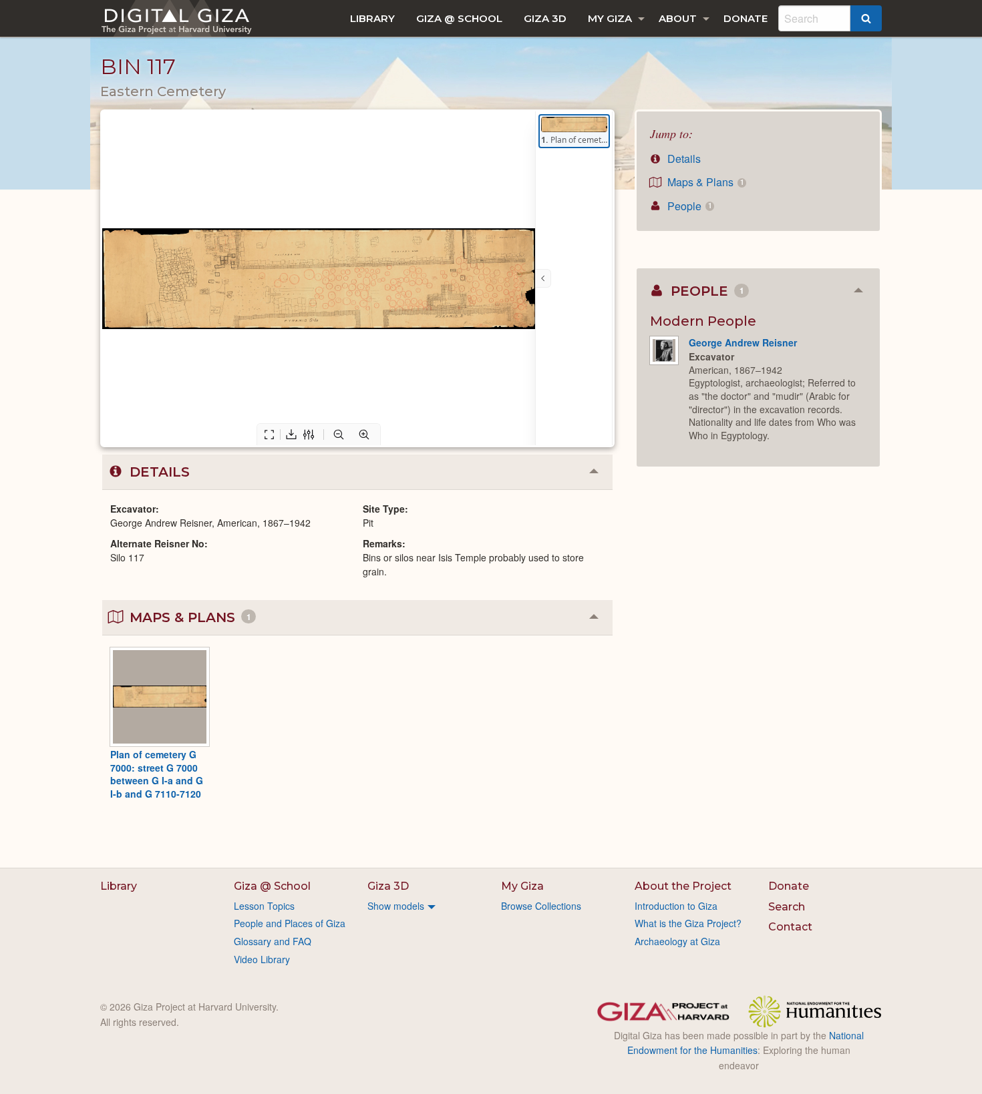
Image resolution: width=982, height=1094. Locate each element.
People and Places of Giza (289, 923)
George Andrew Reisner (743, 342)
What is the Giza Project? (688, 923)
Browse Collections (541, 905)
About (678, 18)
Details (683, 158)
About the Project (683, 886)
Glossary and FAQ (272, 941)
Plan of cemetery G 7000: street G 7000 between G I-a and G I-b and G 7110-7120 (156, 774)
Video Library (262, 959)
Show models (395, 906)
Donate (745, 18)
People (688, 206)
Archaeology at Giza (677, 941)
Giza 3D (545, 18)
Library (372, 18)
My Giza (610, 18)
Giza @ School (459, 18)
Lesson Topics (264, 905)
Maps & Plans (704, 182)
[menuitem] (372, 18)
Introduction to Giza (676, 905)
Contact (790, 926)
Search (786, 906)
